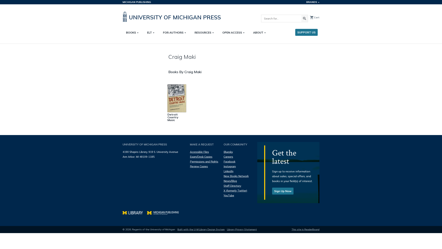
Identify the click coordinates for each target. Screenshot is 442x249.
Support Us (306, 32)
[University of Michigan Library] (135, 212)
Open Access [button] (232, 32)
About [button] (258, 32)
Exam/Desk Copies (201, 156)
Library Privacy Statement (242, 229)
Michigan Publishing (137, 2)
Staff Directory (232, 185)
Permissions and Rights (204, 161)
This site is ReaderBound (305, 229)
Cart (314, 17)
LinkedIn (228, 171)
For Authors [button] (173, 32)
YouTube (229, 195)
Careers (228, 156)
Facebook (229, 161)
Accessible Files (199, 152)
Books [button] (131, 32)
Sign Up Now (282, 191)
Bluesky (228, 152)
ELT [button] (150, 32)
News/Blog (230, 181)
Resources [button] (203, 32)
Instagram (230, 166)
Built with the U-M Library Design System (201, 229)
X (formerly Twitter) (235, 190)
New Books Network (236, 176)
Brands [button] (312, 2)
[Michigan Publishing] (164, 212)
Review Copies (199, 166)
